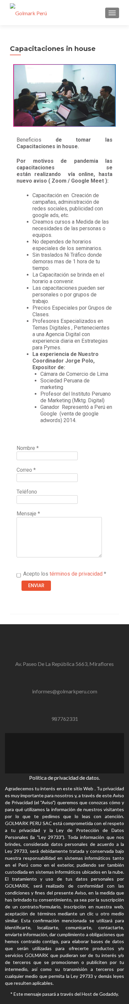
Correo (26, 470)
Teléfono (27, 492)
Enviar (36, 585)
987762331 (64, 719)
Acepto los (64, 574)
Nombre (28, 448)
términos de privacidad (75, 574)
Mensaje (28, 513)
